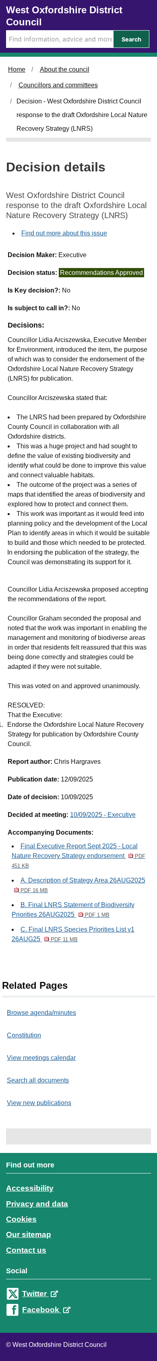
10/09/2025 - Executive (103, 814)
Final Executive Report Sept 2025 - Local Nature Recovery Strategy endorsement (78, 856)
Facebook (41, 1309)
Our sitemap (28, 1234)
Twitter (35, 1293)
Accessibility (30, 1188)
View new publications (39, 1102)
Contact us (26, 1250)
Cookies (21, 1219)
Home (16, 69)
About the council (64, 69)
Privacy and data (37, 1204)
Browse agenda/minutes (41, 1012)
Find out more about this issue (64, 233)
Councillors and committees (58, 85)
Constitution (24, 1035)
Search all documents (38, 1080)
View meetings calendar (41, 1057)
